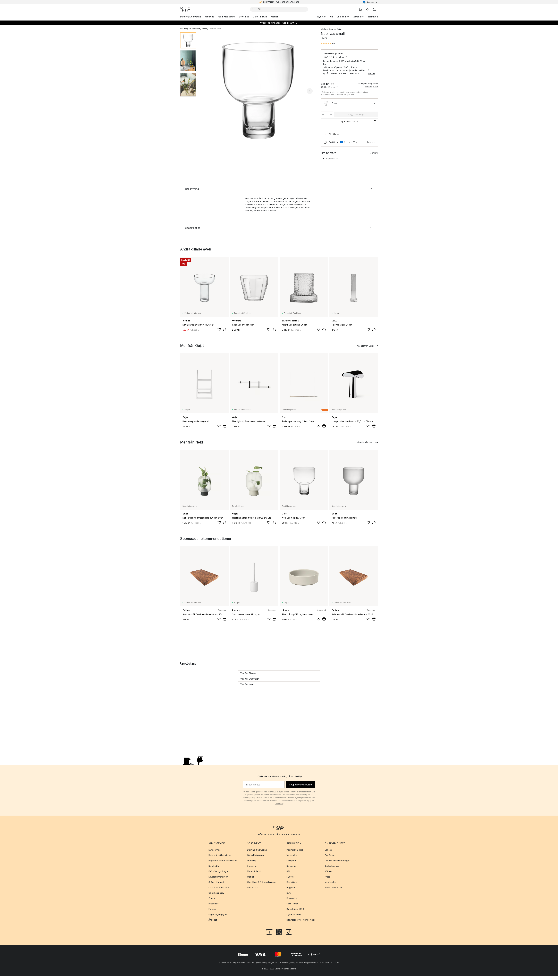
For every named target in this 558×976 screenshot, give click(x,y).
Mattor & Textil (260, 16)
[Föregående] (206, 91)
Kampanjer (358, 16)
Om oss (328, 850)
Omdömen (330, 855)
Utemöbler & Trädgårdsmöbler (261, 882)
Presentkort (252, 887)
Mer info (371, 142)
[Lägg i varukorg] (224, 329)
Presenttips (292, 898)
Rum (331, 16)
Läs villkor (279, 804)
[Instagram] (279, 931)
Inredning (209, 16)
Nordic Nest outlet (333, 887)
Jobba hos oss (332, 866)
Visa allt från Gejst (364, 346)
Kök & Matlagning (227, 16)
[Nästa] (310, 91)
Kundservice (215, 850)
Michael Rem (327, 29)
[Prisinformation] (332, 83)
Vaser (204, 29)
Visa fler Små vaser (249, 679)
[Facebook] (269, 931)
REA (288, 871)
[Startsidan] (185, 9)
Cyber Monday (294, 914)
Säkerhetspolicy (216, 893)
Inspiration (372, 16)
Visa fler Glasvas (248, 673)
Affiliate (328, 871)
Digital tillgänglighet (218, 914)
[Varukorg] (374, 9)
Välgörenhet (330, 882)
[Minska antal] (323, 114)
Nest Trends (292, 903)
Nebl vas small (215, 29)
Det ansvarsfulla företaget (337, 860)
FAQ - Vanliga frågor (218, 871)
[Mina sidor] (360, 9)
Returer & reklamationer (220, 855)
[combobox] (370, 2)
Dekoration (195, 29)
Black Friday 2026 (295, 909)
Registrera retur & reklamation (223, 860)
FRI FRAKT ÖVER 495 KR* (281, 2)
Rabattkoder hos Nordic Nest (300, 920)
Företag (212, 909)
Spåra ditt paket (216, 882)
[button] (328, 43)
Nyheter (321, 16)
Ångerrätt (213, 920)
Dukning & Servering (190, 16)
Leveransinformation (218, 876)
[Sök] (253, 9)
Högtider (291, 887)
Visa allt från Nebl (365, 442)
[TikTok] (288, 931)
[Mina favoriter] (367, 9)
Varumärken (343, 16)
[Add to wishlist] (219, 329)
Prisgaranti (214, 903)
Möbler (274, 16)
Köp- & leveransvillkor (219, 887)
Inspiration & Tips (295, 850)
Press (327, 876)
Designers (291, 860)
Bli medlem (371, 72)
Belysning (244, 16)
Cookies (213, 898)
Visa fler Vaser (247, 684)
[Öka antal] (331, 114)
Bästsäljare (292, 882)
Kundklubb (214, 866)
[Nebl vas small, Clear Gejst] (258, 90)
